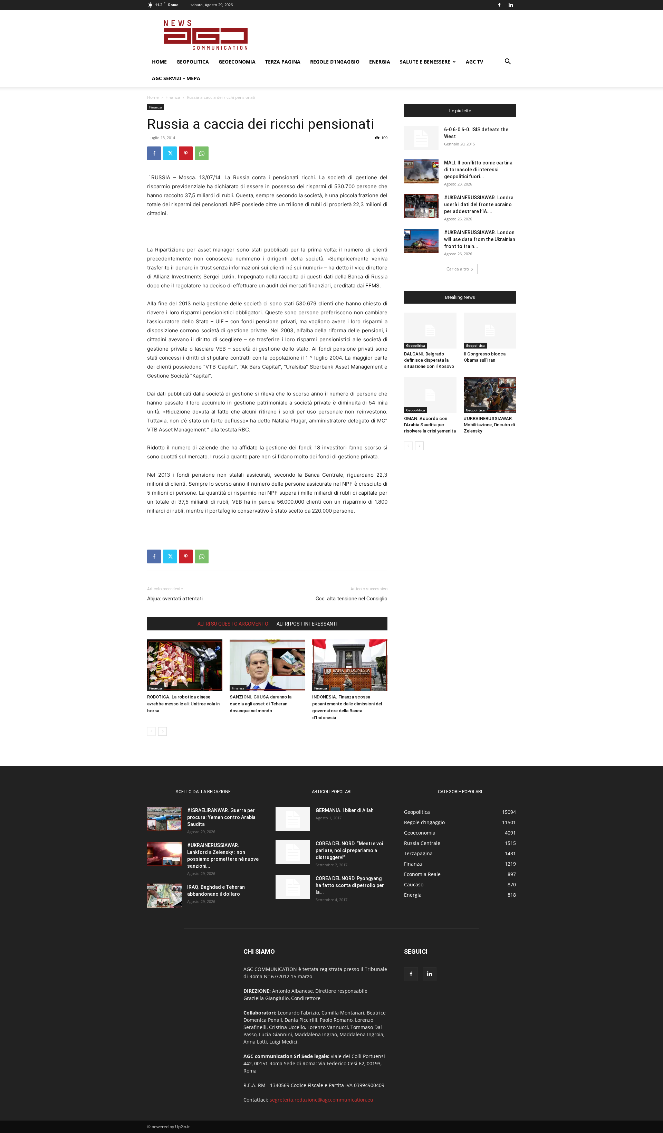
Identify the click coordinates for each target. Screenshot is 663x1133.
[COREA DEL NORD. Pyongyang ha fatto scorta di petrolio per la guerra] (293, 887)
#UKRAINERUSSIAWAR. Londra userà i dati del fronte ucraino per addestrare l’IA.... (478, 204)
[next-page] (162, 731)
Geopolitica (192, 61)
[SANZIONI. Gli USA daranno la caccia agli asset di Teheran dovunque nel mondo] (267, 665)
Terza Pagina (282, 61)
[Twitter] (170, 153)
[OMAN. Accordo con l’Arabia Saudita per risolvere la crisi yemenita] (430, 395)
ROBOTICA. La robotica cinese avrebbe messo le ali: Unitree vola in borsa (183, 703)
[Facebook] (499, 5)
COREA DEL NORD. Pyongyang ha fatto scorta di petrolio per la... (350, 885)
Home (159, 61)
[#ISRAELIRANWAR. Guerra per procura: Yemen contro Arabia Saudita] (164, 819)
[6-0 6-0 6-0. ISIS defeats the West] (421, 138)
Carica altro (457, 269)
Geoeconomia (237, 61)
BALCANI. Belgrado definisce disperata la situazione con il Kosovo (429, 360)
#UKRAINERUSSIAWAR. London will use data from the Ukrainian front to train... (479, 239)
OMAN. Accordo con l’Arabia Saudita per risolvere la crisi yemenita (430, 425)
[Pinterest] (186, 153)
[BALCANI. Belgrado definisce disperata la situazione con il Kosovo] (430, 331)
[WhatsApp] (202, 153)
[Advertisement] (390, 34)
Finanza (172, 97)
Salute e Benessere (425, 61)
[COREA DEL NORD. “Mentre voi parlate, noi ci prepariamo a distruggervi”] (293, 852)
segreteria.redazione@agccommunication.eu (321, 1099)
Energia (379, 61)
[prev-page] (151, 731)
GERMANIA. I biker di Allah (345, 810)
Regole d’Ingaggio (334, 61)
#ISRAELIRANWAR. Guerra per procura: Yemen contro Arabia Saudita (221, 817)
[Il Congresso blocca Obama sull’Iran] (490, 331)
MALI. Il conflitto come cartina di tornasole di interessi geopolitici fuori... (478, 169)
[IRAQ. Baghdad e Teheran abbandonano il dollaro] (164, 896)
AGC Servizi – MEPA (176, 78)
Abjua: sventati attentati (175, 599)
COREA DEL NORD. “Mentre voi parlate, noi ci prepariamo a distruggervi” (349, 850)
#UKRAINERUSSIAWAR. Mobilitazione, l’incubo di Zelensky (489, 425)
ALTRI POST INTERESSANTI (307, 623)
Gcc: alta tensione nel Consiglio (351, 599)
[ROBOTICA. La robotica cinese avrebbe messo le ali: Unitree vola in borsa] (184, 665)
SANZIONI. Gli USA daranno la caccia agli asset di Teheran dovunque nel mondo (260, 703)
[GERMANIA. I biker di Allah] (293, 819)
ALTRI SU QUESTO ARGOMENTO (233, 623)
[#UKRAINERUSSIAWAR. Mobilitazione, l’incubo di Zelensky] (490, 395)
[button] (507, 62)
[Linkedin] (511, 5)
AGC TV (474, 61)
